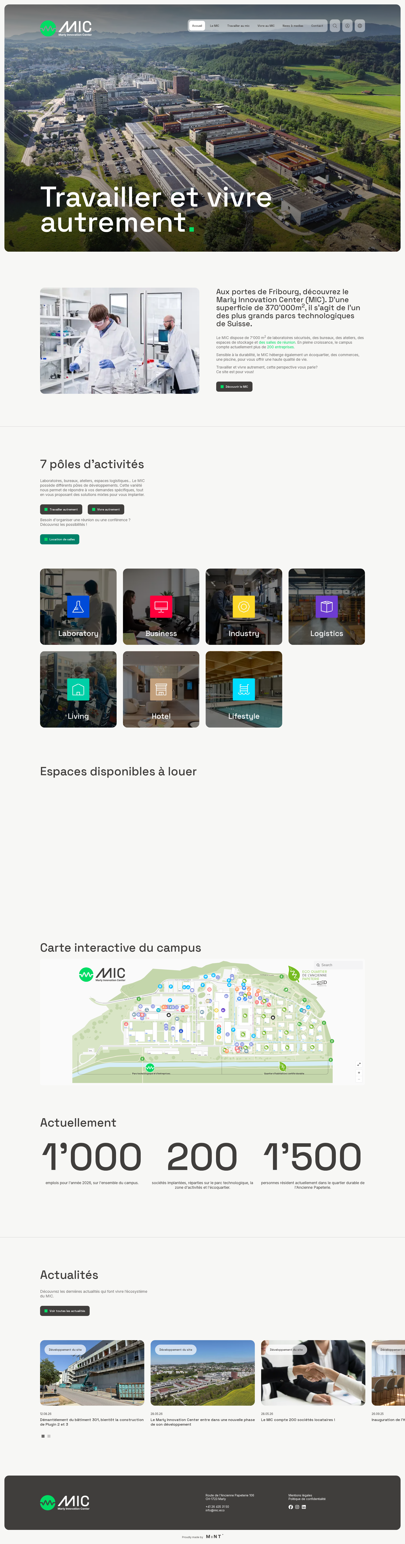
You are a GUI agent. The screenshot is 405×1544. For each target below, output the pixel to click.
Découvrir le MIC (237, 387)
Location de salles (62, 539)
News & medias (293, 26)
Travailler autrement (64, 509)
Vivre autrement (108, 509)
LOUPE (335, 25)
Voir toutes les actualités (67, 1311)
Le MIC (214, 26)
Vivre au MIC (266, 26)
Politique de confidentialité (307, 1499)
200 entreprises (280, 347)
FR (360, 25)
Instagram (297, 1507)
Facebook (291, 1507)
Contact (317, 26)
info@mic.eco (215, 1510)
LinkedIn (304, 1507)
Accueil (197, 26)
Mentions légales (300, 1495)
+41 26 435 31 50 (217, 1506)
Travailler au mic (238, 26)
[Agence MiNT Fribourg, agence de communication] (213, 1537)
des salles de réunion (277, 342)
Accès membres (347, 25)
